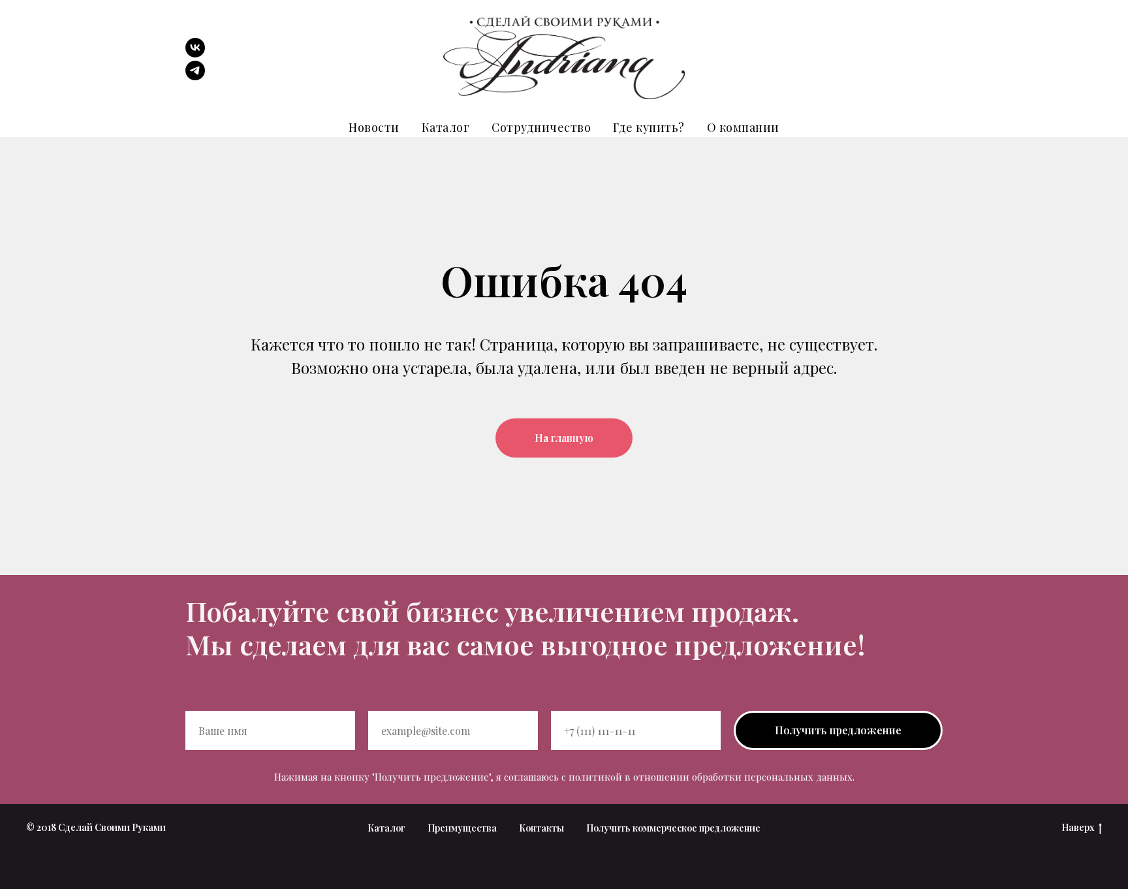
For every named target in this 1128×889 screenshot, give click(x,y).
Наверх (1077, 828)
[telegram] (195, 76)
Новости (374, 127)
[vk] (195, 53)
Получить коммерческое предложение (673, 828)
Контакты (541, 828)
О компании (743, 127)
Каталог (446, 127)
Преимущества (462, 828)
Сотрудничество (541, 127)
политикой (595, 776)
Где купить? (649, 127)
